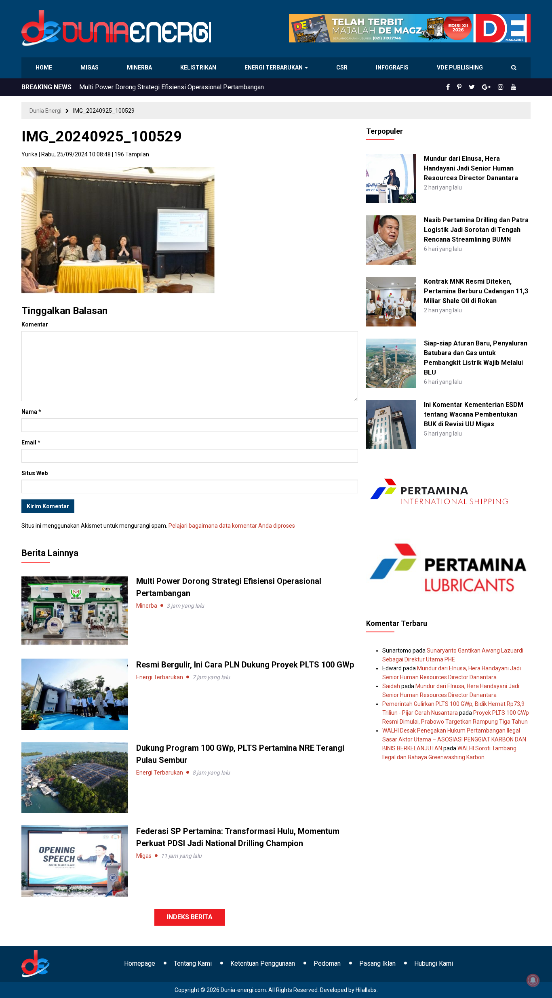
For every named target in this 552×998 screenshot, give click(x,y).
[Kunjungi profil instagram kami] (504, 87)
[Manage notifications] (533, 980)
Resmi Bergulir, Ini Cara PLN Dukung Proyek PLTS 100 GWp (163, 87)
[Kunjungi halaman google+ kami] (492, 87)
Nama (31, 411)
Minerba (141, 67)
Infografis (393, 67)
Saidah (391, 686)
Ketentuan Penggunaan (262, 963)
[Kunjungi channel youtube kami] (514, 87)
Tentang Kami (193, 963)
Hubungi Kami (433, 963)
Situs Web (34, 473)
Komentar (34, 324)
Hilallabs (366, 990)
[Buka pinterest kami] (470, 87)
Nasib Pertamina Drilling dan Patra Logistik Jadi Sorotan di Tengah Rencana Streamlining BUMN (476, 229)
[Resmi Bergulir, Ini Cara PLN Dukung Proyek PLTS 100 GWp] (74, 694)
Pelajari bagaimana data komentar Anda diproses (232, 525)
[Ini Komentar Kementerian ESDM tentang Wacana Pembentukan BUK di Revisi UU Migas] (390, 424)
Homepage (139, 963)
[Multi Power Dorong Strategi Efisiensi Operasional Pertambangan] (74, 610)
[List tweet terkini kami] (480, 87)
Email (30, 442)
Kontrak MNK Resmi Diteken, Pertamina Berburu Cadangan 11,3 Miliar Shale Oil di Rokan (476, 291)
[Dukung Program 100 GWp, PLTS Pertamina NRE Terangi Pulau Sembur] (74, 777)
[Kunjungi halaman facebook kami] (461, 87)
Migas (90, 67)
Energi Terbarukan (274, 67)
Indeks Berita (190, 917)
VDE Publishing (459, 67)
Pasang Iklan (377, 963)
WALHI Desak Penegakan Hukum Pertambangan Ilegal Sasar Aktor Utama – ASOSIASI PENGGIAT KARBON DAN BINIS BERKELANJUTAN (454, 739)
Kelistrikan (199, 67)
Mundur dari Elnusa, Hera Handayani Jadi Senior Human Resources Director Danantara (471, 168)
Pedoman (327, 963)
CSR (342, 67)
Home (44, 67)
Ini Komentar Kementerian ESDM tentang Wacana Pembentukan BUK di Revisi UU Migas (473, 414)
